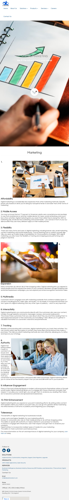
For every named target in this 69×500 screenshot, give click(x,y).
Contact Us (7, 16)
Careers (54, 8)
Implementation (7, 457)
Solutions (23, 8)
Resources (30, 468)
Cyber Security (21, 462)
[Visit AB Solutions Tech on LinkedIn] (4, 451)
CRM (3, 462)
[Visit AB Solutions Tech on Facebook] (8, 451)
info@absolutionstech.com (10, 478)
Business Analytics (21, 468)
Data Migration (37, 457)
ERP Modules (38, 468)
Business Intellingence (8, 468)
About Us (13, 8)
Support (30, 457)
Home (6, 8)
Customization (16, 457)
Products (33, 8)
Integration (24, 457)
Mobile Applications (11, 462)
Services (44, 8)
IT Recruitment (57, 468)
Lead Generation (47, 468)
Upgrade (45, 457)
